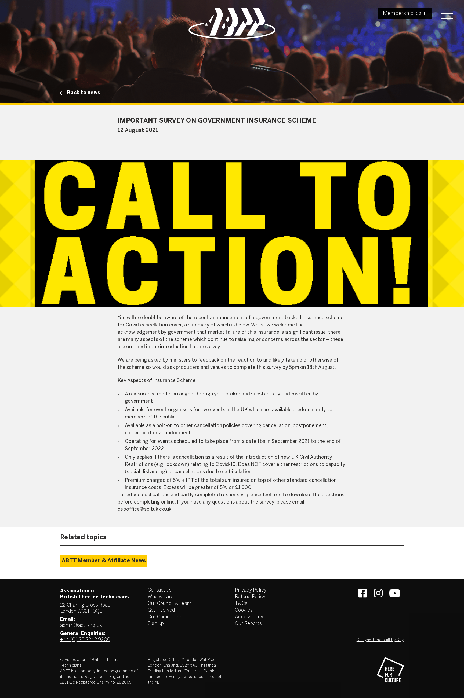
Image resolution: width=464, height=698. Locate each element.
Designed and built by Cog (380, 640)
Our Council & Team (169, 603)
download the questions (317, 495)
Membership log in (405, 13)
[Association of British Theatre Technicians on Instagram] (378, 603)
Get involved (161, 610)
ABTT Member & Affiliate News (104, 560)
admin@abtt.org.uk (81, 625)
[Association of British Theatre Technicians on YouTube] (395, 603)
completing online (154, 502)
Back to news (83, 93)
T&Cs (241, 603)
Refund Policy (250, 597)
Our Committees (166, 617)
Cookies (244, 610)
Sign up (156, 624)
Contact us (160, 590)
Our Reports (248, 624)
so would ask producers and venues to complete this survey (213, 367)
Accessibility (249, 617)
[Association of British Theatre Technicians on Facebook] (362, 603)
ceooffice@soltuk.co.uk (145, 509)
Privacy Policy (251, 590)
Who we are (161, 597)
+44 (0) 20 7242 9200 (85, 640)
